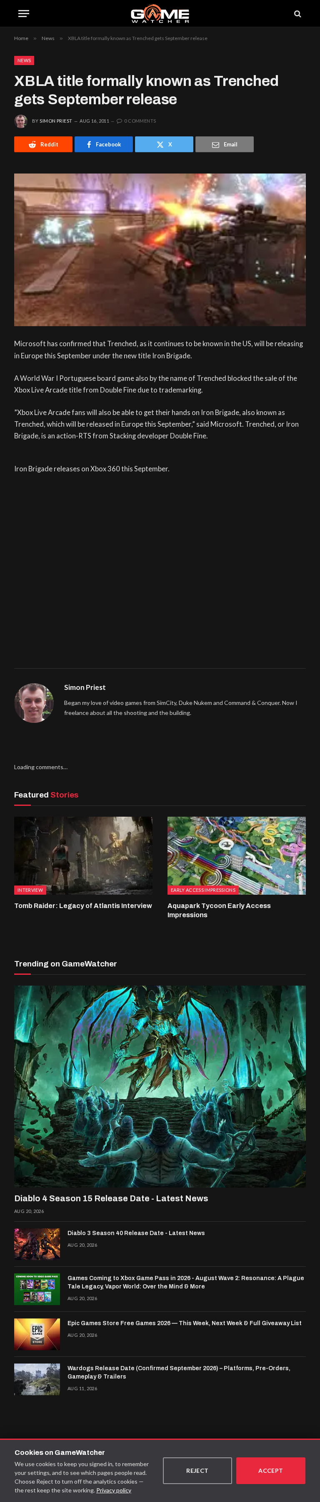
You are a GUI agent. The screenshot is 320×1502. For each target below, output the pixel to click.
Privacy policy (113, 1490)
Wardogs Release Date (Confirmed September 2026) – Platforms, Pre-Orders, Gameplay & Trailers (179, 1372)
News (24, 60)
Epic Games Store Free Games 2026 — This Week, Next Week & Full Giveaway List (185, 1323)
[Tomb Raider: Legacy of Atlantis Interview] (83, 856)
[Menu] (23, 13)
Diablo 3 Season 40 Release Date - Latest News (136, 1233)
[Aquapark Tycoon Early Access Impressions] (237, 856)
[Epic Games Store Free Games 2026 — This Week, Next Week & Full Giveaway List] (37, 1334)
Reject (197, 1470)
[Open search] (297, 13)
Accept (270, 1470)
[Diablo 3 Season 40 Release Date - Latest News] (37, 1244)
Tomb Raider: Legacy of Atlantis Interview (83, 905)
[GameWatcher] (160, 13)
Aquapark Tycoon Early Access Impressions (219, 910)
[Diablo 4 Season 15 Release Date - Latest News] (160, 1087)
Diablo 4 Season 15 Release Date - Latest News (111, 1198)
